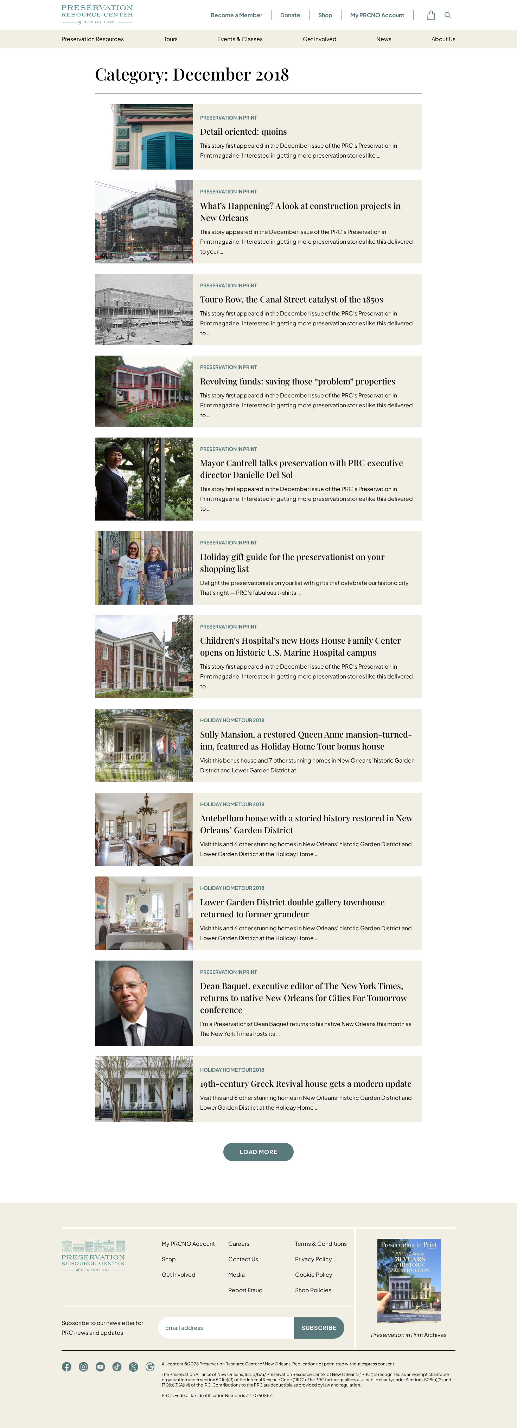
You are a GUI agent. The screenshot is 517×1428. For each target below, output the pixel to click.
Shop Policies (313, 1290)
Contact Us (243, 1259)
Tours (171, 39)
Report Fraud (245, 1290)
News (383, 39)
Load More (258, 1151)
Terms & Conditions (321, 1243)
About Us (443, 39)
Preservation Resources (93, 39)
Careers (238, 1243)
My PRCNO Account (377, 15)
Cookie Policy (313, 1274)
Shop (325, 15)
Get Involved (320, 39)
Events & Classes (240, 39)
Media (236, 1274)
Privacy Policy (313, 1259)
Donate (290, 15)
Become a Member (236, 15)
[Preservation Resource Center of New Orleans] (108, 1255)
